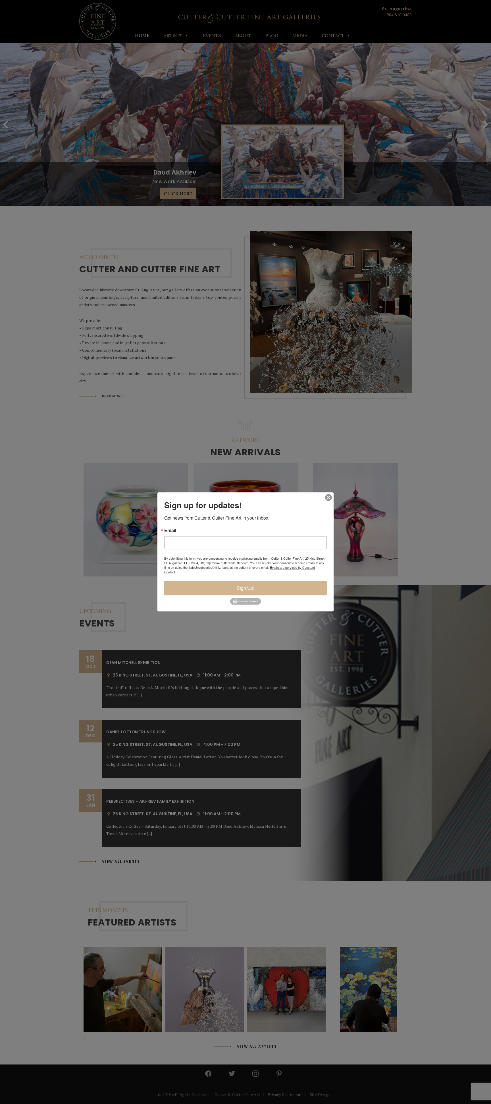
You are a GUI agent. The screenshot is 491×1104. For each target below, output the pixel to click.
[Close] (328, 497)
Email (170, 530)
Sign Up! (245, 588)
